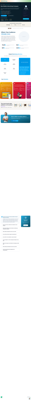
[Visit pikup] (24, 83)
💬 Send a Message (22, 391)
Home (1, 4)
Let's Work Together (3, 15)
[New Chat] (28, 382)
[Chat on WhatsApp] (1, 397)
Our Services (4, 4)
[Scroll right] (30, 79)
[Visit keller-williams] (11, 83)
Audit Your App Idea (10, 15)
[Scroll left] (28, 79)
